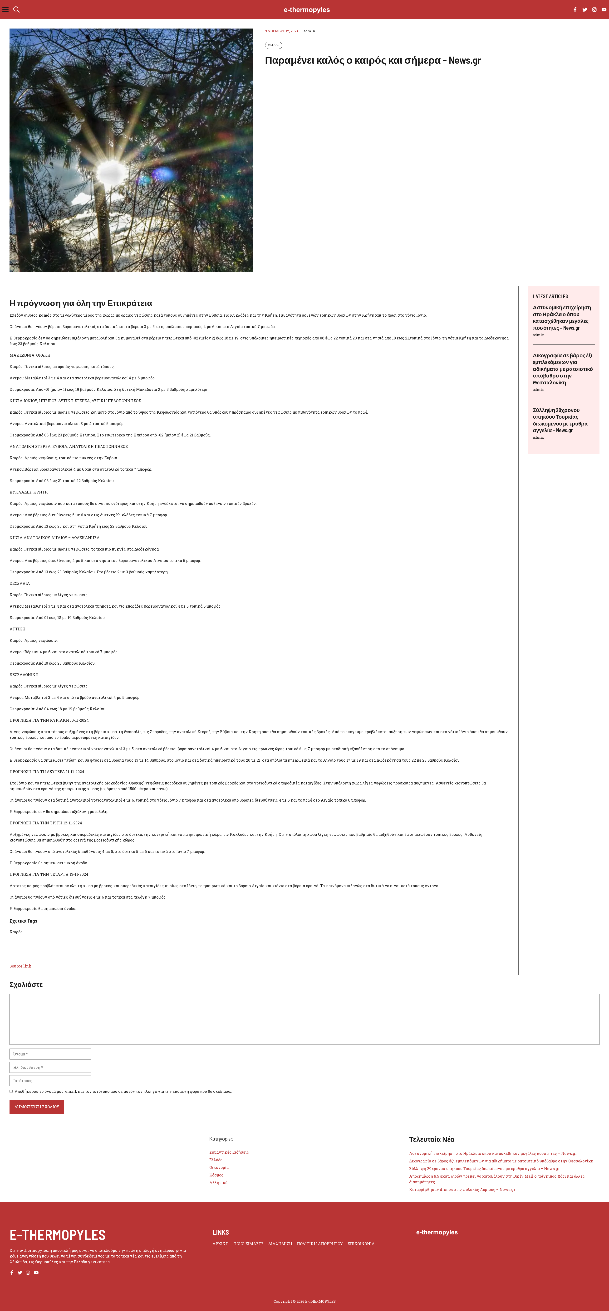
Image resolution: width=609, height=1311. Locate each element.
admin (309, 31)
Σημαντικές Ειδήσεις (229, 1152)
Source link (20, 965)
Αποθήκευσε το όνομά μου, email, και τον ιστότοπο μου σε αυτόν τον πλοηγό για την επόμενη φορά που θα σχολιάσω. (123, 1091)
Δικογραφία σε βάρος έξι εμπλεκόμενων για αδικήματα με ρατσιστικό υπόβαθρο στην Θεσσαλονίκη (563, 368)
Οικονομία (219, 1167)
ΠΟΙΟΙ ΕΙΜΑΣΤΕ (248, 1243)
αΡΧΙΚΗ (220, 1243)
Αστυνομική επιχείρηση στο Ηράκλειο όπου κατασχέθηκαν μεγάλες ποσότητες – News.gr (493, 1153)
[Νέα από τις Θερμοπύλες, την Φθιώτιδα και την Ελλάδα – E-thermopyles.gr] (307, 9)
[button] (16, 9)
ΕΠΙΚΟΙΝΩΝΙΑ (361, 1243)
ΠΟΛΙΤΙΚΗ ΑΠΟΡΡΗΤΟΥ (320, 1243)
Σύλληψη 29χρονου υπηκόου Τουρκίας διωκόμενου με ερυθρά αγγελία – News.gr (484, 1168)
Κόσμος (216, 1174)
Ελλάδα (273, 45)
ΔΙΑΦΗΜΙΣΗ (280, 1243)
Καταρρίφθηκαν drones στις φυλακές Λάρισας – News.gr (462, 1189)
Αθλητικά (218, 1182)
